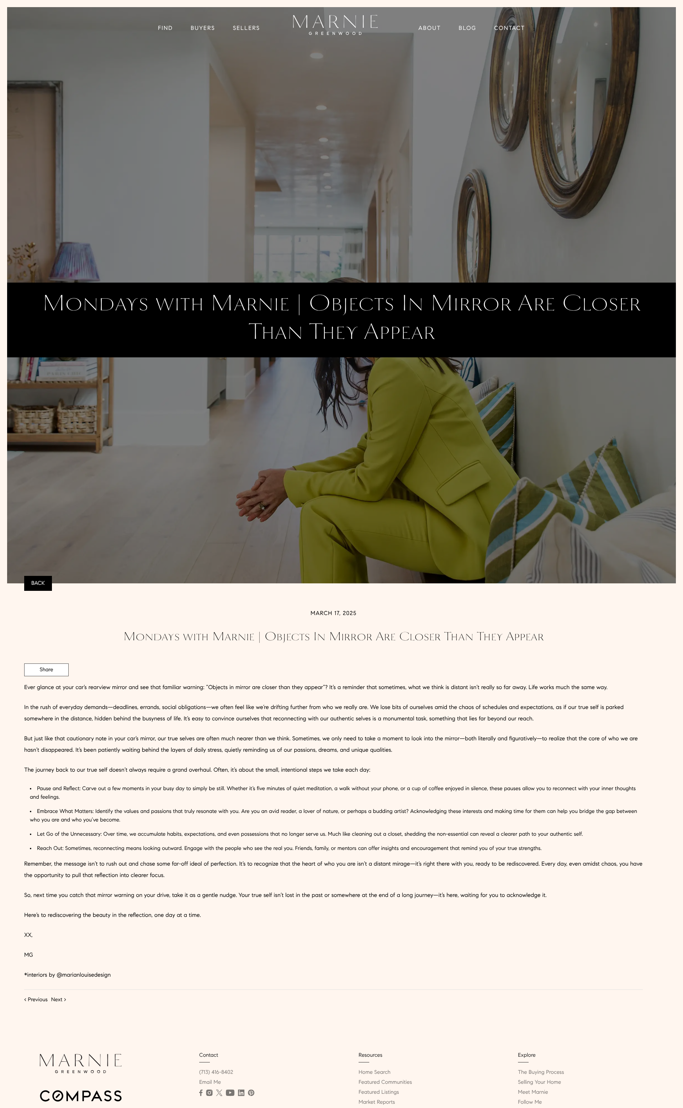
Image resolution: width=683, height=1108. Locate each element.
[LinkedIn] (241, 1093)
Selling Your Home (539, 1082)
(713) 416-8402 (216, 1072)
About (429, 28)
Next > (58, 1000)
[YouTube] (230, 1093)
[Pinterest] (251, 1093)
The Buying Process (541, 1072)
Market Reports (377, 1102)
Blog (467, 28)
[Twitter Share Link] (46, 689)
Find (165, 28)
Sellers (246, 28)
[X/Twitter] (219, 1093)
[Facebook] (200, 1093)
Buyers (203, 28)
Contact (509, 28)
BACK (38, 583)
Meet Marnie (533, 1092)
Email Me (210, 1082)
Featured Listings (379, 1092)
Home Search (375, 1072)
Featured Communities (385, 1082)
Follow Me (530, 1102)
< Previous (36, 1000)
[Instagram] (209, 1093)
